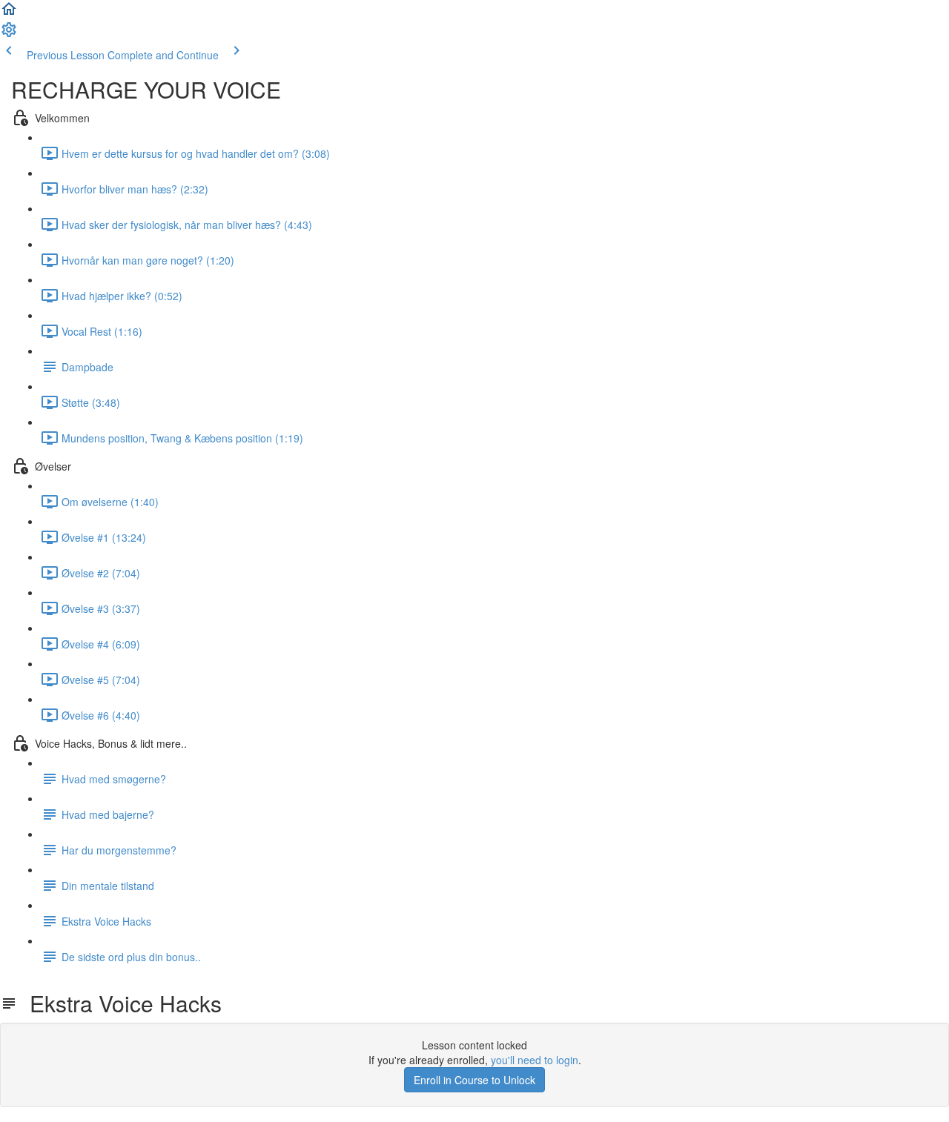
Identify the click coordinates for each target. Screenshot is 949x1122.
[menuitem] (9, 34)
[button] (9, 13)
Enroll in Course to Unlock (474, 1079)
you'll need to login (534, 1059)
